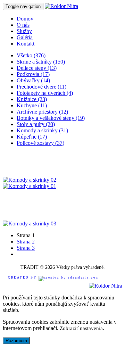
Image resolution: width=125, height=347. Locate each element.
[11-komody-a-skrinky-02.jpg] (29, 180)
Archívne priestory (42, 112)
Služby (24, 31)
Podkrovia (33, 74)
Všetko (31, 55)
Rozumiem (16, 340)
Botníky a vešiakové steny (51, 118)
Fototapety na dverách (45, 93)
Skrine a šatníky (41, 62)
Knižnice (32, 99)
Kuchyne (32, 105)
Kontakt (25, 44)
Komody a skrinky (42, 130)
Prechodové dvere (41, 87)
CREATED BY (23, 277)
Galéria (25, 37)
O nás (23, 25)
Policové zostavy (40, 143)
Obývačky (33, 80)
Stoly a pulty (36, 124)
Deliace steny (37, 68)
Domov (25, 19)
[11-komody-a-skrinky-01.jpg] (29, 186)
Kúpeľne (32, 137)
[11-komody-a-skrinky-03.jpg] (29, 223)
